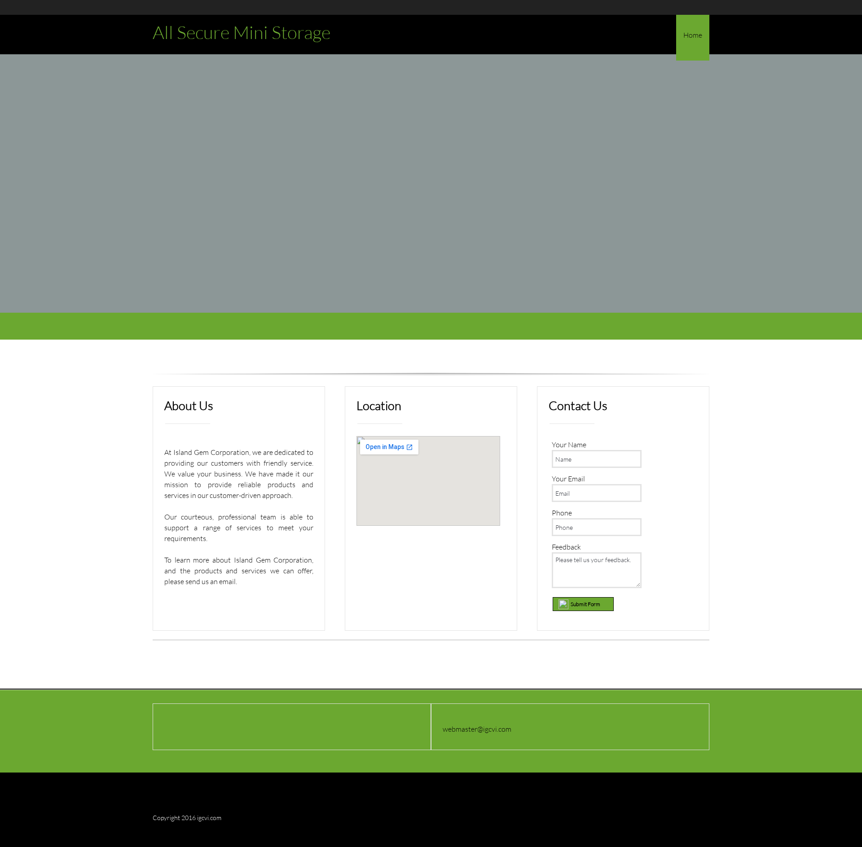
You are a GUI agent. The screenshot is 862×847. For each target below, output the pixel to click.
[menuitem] (692, 38)
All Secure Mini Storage (241, 32)
